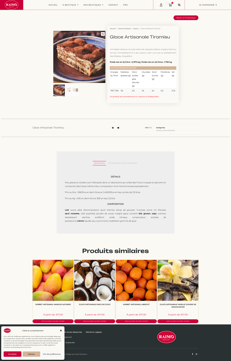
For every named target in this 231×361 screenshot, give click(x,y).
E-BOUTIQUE (69, 5)
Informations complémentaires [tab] (122, 163)
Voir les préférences (52, 354)
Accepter (12, 354)
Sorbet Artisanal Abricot (136, 304)
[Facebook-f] (192, 354)
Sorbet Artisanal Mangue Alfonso (53, 304)
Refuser (31, 354)
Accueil (53, 5)
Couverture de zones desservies (67, 332)
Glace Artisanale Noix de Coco (94, 304)
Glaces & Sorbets (124, 28)
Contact (113, 5)
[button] (61, 330)
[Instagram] (196, 354)
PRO (125, 5)
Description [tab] (99, 163)
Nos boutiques (92, 5)
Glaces (135, 28)
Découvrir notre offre (53, 321)
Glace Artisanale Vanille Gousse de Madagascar (178, 305)
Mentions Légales (94, 332)
